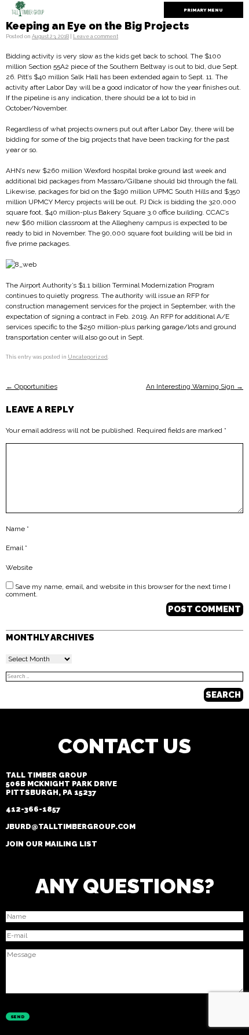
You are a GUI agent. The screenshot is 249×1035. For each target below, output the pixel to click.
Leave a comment (95, 36)
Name (17, 529)
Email (16, 548)
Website (19, 567)
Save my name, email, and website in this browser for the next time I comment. (118, 591)
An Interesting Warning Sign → (194, 386)
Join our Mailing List (51, 843)
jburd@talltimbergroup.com (71, 826)
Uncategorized (88, 357)
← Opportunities (31, 386)
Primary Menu (203, 10)
